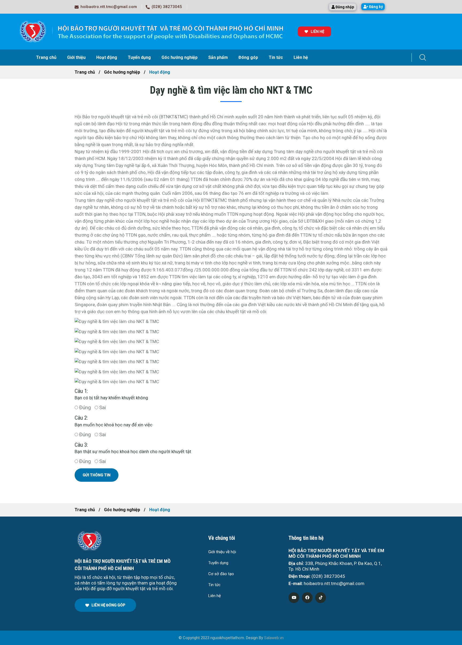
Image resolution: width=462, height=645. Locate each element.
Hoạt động (106, 57)
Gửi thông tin (96, 475)
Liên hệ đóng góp (108, 605)
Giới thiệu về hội (222, 551)
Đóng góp (248, 57)
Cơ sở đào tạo (221, 573)
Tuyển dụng (139, 57)
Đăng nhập (344, 7)
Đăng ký (375, 7)
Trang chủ (46, 57)
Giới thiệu (76, 57)
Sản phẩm (218, 57)
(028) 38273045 (167, 6)
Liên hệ (301, 57)
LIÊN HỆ (317, 31)
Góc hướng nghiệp (179, 57)
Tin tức (276, 57)
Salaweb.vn (274, 637)
